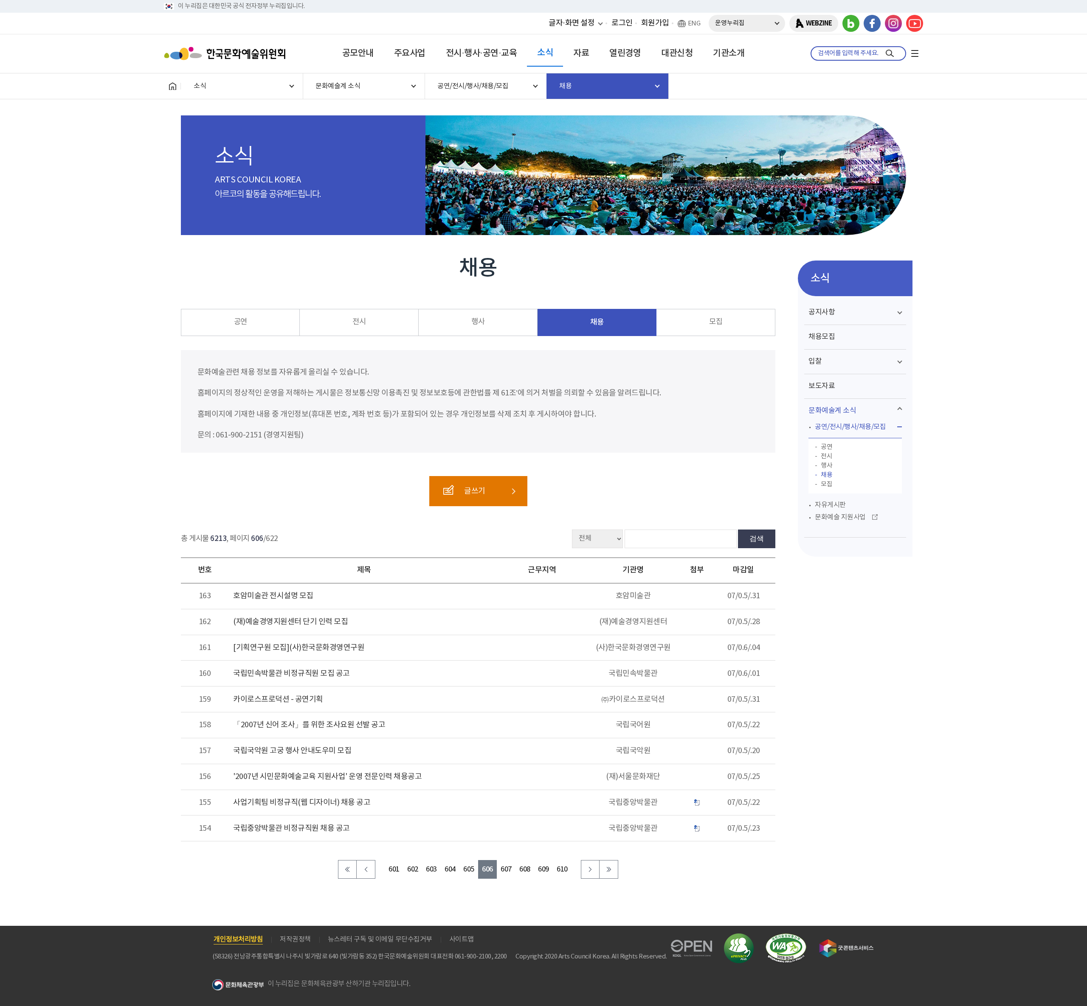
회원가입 (655, 23)
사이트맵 (461, 939)
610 (562, 870)
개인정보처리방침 (238, 939)
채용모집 (821, 337)
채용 (596, 322)
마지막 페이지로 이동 (609, 869)
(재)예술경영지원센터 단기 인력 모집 (290, 621)
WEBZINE (819, 23)
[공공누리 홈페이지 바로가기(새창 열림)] (691, 944)
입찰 (815, 361)
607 (506, 870)
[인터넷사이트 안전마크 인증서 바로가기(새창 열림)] (739, 938)
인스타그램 (893, 23)
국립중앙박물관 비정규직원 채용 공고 (291, 828)
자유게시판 (830, 505)
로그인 (622, 23)
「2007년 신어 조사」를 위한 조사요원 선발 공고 (309, 724)
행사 (477, 322)
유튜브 (914, 23)
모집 (715, 322)
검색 (756, 538)
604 (450, 870)
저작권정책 (295, 939)
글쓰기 (474, 491)
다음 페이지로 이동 (590, 869)
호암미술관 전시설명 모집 (273, 595)
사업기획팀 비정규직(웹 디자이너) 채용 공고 (301, 802)
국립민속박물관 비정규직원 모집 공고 (291, 673)
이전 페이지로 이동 (366, 869)
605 (468, 870)
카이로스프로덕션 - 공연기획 (278, 699)
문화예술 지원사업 (840, 517)
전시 (359, 322)
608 (524, 870)
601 (394, 870)
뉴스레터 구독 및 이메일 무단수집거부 (380, 939)
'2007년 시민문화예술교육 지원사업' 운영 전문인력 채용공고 (327, 776)
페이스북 (872, 23)
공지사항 (821, 312)
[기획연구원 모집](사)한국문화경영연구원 (298, 647)
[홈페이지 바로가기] (172, 86)
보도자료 (821, 386)
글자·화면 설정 (571, 23)
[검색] (890, 53)
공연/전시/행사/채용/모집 (850, 427)
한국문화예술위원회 (227, 53)
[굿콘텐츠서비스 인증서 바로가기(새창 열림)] (846, 943)
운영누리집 (730, 23)
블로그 (850, 23)
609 (543, 870)
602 (412, 870)
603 (431, 870)
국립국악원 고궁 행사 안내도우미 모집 (292, 750)
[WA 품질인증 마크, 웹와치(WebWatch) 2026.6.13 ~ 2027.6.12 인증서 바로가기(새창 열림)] (786, 937)
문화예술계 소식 (832, 410)
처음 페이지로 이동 (347, 869)
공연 (240, 322)
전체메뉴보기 (914, 53)
